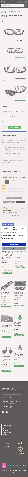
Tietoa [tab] (22, 228)
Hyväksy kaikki (14, 244)
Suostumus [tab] (5, 228)
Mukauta (14, 248)
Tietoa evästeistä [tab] (14, 228)
